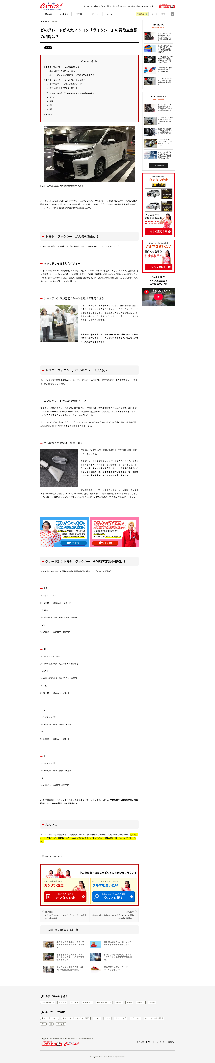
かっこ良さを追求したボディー (63, 70)
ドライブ (95, 14)
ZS (51, 97)
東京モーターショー (49, 1018)
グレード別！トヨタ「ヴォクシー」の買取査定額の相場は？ (70, 93)
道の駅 (152, 1002)
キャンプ (60, 1024)
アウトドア (135, 1018)
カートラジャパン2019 (154, 1018)
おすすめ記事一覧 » (159, 165)
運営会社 (171, 1042)
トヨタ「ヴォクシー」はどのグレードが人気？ (64, 80)
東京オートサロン (104, 1002)
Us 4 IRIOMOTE (48, 1002)
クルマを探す (113, 896)
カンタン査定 (65, 896)
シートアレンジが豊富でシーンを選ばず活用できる (71, 74)
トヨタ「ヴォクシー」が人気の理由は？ (61, 66)
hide (95, 61)
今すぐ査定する (158, 231)
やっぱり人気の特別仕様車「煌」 (64, 88)
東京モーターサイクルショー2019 (76, 1018)
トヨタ (97, 1018)
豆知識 (79, 14)
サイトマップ (159, 1042)
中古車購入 (63, 14)
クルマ (107, 1018)
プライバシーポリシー (144, 1042)
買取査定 (48, 14)
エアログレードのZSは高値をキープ (65, 84)
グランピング (120, 1018)
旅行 (43, 1024)
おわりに (48, 114)
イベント (110, 14)
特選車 (119, 1002)
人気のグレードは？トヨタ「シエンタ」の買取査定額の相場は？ (66, 915)
